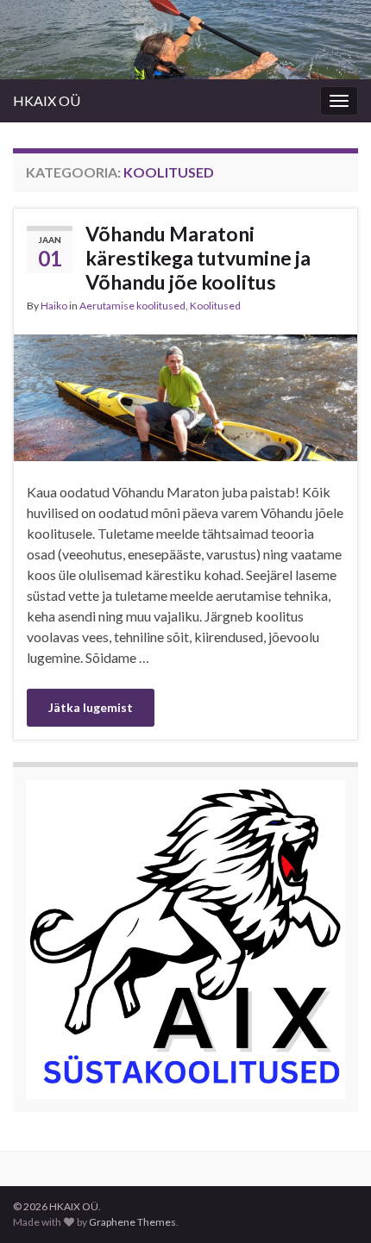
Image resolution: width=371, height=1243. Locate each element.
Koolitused (215, 305)
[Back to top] (332, 1204)
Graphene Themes (132, 1221)
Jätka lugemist (90, 707)
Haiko (54, 305)
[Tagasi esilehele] (185, 39)
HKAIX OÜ (46, 100)
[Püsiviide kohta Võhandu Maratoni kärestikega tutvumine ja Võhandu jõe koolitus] (185, 396)
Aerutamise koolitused (132, 305)
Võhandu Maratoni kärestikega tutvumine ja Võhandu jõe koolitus (198, 258)
